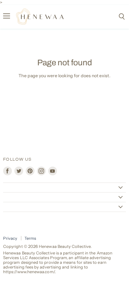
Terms (30, 238)
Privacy (10, 238)
